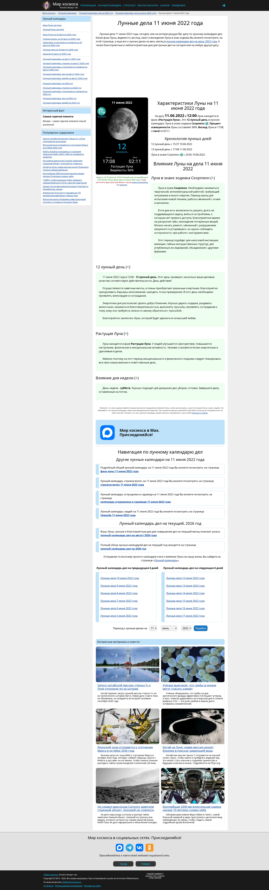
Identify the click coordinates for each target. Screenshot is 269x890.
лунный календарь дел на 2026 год (123, 548)
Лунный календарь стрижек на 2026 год (62, 88)
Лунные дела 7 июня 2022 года (118, 601)
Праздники (178, 5)
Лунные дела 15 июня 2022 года (185, 601)
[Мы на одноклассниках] (149, 847)
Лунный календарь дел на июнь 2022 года (135, 13)
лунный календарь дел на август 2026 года (128, 535)
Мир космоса (48, 13)
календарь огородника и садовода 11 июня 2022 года (135, 502)
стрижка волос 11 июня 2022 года (122, 484)
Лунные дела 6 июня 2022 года (118, 608)
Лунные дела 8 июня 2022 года (118, 593)
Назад (123, 864)
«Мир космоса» (51, 874)
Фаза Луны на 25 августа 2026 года (59, 34)
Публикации (88, 5)
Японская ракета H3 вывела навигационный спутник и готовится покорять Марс (64, 201)
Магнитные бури (147, 5)
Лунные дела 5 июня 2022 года (118, 616)
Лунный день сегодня (53, 29)
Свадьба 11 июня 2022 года (118, 515)
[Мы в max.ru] (137, 440)
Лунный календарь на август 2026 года (61, 59)
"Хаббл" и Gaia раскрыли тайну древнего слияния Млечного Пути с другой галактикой (65, 181)
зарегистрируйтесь (140, 182)
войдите (123, 185)
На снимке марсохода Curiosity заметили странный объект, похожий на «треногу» (63, 162)
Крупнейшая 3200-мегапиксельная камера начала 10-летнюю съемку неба (63, 175)
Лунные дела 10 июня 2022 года (119, 578)
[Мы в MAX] (119, 847)
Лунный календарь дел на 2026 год (59, 98)
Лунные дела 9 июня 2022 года (118, 585)
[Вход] (223, 5)
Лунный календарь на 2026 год (58, 83)
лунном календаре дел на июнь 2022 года (191, 41)
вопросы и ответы (200, 413)
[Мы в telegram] (129, 847)
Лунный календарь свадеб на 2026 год (61, 103)
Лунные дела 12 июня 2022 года (185, 578)
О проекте (48, 885)
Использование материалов (68, 885)
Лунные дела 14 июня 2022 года (185, 593)
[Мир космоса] (46, 5)
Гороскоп (129, 5)
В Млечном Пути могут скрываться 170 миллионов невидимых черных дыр (62, 194)
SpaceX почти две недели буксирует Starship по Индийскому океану (65, 188)
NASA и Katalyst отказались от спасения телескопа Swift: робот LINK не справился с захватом (63, 154)
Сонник (165, 5)
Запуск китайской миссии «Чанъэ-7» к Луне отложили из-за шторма (64, 140)
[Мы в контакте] (139, 847)
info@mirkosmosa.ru (71, 882)
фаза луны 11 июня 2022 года (119, 471)
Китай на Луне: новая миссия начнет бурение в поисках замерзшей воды (65, 168)
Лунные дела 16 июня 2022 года (185, 608)
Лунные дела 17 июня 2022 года (185, 616)
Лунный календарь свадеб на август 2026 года (65, 78)
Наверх (145, 864)
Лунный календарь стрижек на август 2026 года (66, 63)
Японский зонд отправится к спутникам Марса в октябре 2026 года (65, 146)
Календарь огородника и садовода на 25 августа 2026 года (62, 44)
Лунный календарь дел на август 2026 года (63, 74)
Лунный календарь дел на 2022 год (96, 13)
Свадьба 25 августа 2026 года (57, 54)
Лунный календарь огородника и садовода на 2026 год (65, 93)
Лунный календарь (109, 5)
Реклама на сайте (92, 885)
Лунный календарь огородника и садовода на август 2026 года (65, 68)
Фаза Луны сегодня (52, 25)
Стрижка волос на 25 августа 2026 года (61, 39)
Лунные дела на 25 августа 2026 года (60, 49)
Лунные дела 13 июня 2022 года (185, 585)
